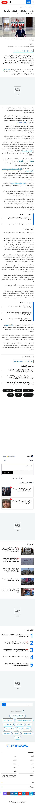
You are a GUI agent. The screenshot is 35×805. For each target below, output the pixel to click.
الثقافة (14, 768)
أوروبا (32, 756)
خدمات (32, 782)
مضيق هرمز (7, 733)
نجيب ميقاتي (6, 69)
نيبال (17, 737)
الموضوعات (31, 752)
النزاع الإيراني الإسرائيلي (17, 716)
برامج (15, 771)
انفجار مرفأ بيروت (27, 151)
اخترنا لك (30, 544)
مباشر (4, 2)
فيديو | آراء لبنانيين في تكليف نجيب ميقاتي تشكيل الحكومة (19, 218)
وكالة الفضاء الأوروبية (24, 729)
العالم (25, 7)
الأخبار (29, 7)
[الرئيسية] (33, 7)
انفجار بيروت (28, 395)
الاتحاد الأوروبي (8, 325)
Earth (14, 760)
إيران (29, 724)
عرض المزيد (31, 787)
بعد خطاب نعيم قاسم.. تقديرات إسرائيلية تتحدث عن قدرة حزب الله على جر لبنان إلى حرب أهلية (20, 377)
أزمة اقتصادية (8, 390)
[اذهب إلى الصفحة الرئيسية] (28, 2)
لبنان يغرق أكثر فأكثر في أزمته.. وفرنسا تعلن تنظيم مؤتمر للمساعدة (19, 307)
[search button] (4, 704)
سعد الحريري (28, 390)
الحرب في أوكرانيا (8, 720)
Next (32, 764)
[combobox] (17, 704)
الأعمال (32, 760)
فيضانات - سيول (10, 729)
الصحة (14, 764)
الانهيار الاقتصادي (21, 122)
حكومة (18, 390)
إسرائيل (16, 733)
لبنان (21, 7)
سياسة (18, 395)
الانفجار (21, 161)
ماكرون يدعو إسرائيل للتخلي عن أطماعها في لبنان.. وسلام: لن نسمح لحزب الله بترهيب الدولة (20, 383)
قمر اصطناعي (8, 724)
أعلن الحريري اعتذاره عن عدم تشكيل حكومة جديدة (18, 170)
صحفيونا (32, 775)
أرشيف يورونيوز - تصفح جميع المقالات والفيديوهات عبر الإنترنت (8, 776)
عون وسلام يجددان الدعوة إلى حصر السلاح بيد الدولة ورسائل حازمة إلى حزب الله (21, 371)
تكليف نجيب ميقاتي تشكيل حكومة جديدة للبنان (20, 224)
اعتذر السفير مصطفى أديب (18, 183)
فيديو (32, 771)
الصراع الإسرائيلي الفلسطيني (24, 720)
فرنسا (32, 161)
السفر (32, 768)
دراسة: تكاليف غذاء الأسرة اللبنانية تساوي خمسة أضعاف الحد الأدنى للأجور (20, 319)
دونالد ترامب (19, 724)
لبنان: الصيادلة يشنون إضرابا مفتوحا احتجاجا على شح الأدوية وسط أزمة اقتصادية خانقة (18, 313)
